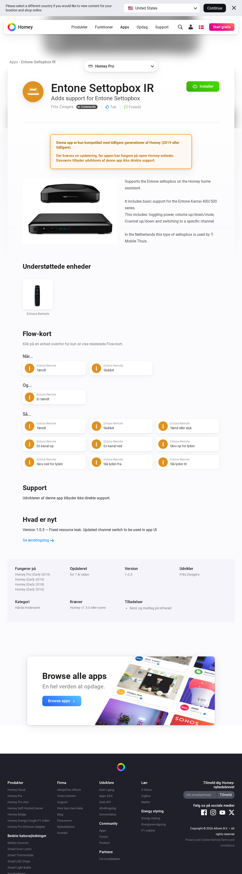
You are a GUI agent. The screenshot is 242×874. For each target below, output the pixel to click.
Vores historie (66, 796)
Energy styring (150, 818)
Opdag (142, 27)
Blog (60, 814)
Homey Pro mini (18, 802)
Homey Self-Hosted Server (25, 808)
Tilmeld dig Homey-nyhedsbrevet (218, 785)
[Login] (190, 27)
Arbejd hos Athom (69, 790)
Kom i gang (106, 790)
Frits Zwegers (189, 574)
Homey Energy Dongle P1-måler (29, 820)
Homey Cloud (16, 790)
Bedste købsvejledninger (27, 836)
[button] (162, 8)
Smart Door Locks (20, 849)
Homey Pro (15, 796)
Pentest (104, 843)
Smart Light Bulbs (19, 867)
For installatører (109, 859)
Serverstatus (107, 814)
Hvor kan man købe (70, 808)
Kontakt (62, 833)
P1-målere (148, 830)
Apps (124, 27)
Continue (214, 8)
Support (162, 27)
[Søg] (180, 27)
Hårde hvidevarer (27, 608)
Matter (145, 802)
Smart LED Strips (19, 861)
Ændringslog (107, 808)
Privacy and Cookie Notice (202, 840)
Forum (103, 836)
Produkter (79, 27)
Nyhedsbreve (66, 826)
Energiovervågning (153, 824)
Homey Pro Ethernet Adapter (26, 826)
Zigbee (146, 796)
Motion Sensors (18, 843)
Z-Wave (146, 790)
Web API (105, 802)
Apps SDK (106, 796)
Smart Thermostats (21, 855)
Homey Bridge (17, 814)
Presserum (64, 820)
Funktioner (104, 27)
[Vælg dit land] (201, 27)
